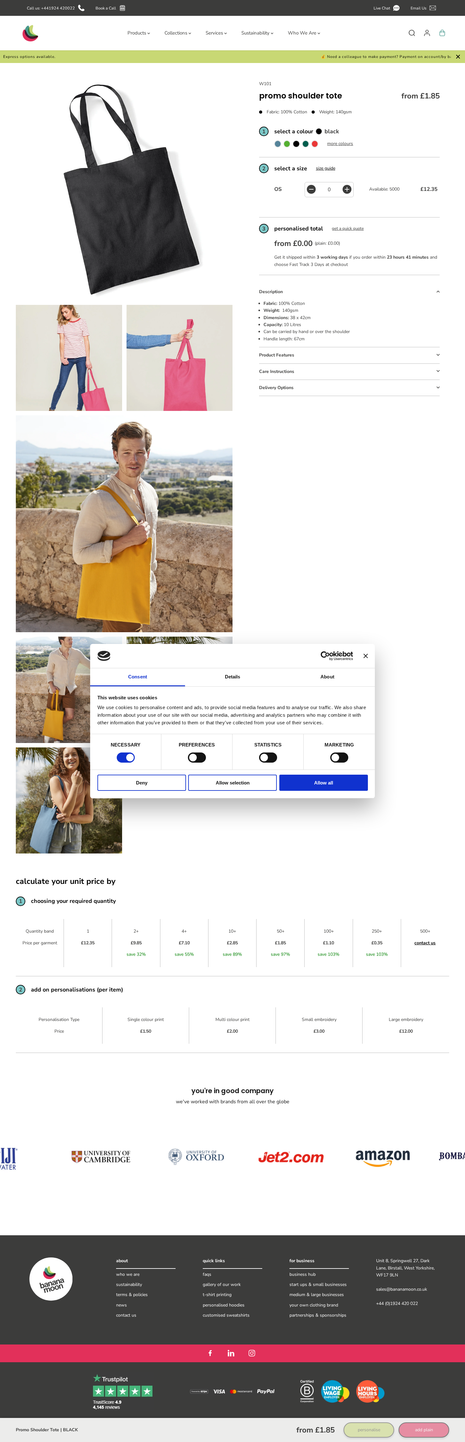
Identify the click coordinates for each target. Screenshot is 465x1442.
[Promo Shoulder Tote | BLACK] (296, 145)
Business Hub (302, 1274)
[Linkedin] (231, 1353)
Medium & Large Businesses (316, 1295)
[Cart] (442, 33)
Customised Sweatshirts (226, 1315)
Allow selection (233, 782)
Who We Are (128, 1274)
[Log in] (427, 33)
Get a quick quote (348, 228)
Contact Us (126, 1315)
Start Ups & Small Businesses (318, 1284)
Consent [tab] (137, 676)
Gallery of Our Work (222, 1284)
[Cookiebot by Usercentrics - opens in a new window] (325, 656)
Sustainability (129, 1284)
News (121, 1305)
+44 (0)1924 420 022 (397, 1303)
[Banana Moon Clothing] (29, 33)
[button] (388, 8)
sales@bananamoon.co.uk (401, 1289)
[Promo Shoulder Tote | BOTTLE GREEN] (305, 145)
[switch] (197, 757)
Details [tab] (232, 676)
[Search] (412, 33)
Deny (141, 782)
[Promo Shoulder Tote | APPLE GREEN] (286, 145)
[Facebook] (210, 1353)
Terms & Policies (132, 1295)
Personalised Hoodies (224, 1305)
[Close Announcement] (458, 57)
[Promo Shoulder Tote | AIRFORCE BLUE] (277, 145)
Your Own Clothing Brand (313, 1305)
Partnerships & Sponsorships (317, 1315)
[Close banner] (365, 656)
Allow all (323, 782)
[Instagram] (252, 1353)
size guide (325, 168)
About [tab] (327, 676)
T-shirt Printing (217, 1295)
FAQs (207, 1274)
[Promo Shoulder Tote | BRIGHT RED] (314, 145)
